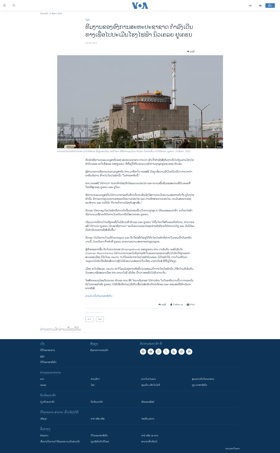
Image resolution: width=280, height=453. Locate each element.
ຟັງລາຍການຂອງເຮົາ (99, 350)
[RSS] (174, 352)
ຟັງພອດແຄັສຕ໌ (147, 402)
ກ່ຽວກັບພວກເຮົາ (47, 402)
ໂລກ (87, 20)
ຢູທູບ (42, 356)
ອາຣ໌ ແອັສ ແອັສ (98, 418)
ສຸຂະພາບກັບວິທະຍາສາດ (203, 379)
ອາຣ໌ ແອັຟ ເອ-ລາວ (149, 435)
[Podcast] (181, 352)
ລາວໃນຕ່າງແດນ (148, 379)
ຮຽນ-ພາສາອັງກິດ (199, 385)
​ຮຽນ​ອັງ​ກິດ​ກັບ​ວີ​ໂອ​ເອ (100, 441)
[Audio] (251, 5)
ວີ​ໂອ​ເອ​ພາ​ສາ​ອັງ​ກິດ (99, 435)
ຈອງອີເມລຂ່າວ (147, 418)
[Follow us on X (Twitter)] (166, 352)
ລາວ (42, 379)
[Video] (260, 5)
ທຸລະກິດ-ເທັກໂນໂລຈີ (150, 385)
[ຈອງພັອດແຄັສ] (189, 352)
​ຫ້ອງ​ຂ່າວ (44, 435)
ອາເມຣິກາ (95, 379)
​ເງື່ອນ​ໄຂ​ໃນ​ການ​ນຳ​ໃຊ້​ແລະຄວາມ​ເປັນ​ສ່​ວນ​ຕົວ (60, 441)
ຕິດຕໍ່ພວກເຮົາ (97, 402)
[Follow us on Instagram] (158, 352)
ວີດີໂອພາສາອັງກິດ (48, 362)
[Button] (191, 51)
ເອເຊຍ (43, 385)
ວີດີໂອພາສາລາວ (47, 350)
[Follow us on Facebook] (143, 352)
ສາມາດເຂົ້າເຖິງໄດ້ (149, 441)
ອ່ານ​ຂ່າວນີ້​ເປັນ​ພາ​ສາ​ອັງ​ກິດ (98, 296)
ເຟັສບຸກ (43, 418)
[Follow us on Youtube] (151, 352)
